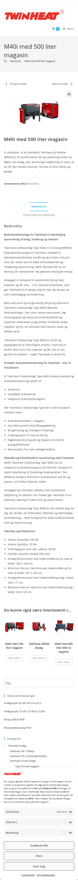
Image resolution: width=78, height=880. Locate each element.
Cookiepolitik (28, 875)
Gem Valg (39, 866)
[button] (69, 94)
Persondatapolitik (46, 875)
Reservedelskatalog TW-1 (18, 727)
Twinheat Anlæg (17, 745)
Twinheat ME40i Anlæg (39, 646)
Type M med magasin (27, 766)
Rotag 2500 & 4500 (14, 719)
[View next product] (71, 84)
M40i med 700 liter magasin (14, 646)
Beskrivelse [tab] (38, 206)
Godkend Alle (39, 845)
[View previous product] (6, 84)
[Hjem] (5, 61)
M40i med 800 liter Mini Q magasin (64, 647)
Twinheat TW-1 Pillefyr (22, 751)
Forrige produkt (18, 83)
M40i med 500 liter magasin (39, 61)
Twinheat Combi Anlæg (23, 760)
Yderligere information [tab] (39, 215)
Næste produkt (60, 83)
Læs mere (14, 658)
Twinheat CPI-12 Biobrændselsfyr (28, 756)
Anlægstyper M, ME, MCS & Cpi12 (22, 703)
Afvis (39, 856)
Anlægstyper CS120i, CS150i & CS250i (24, 711)
